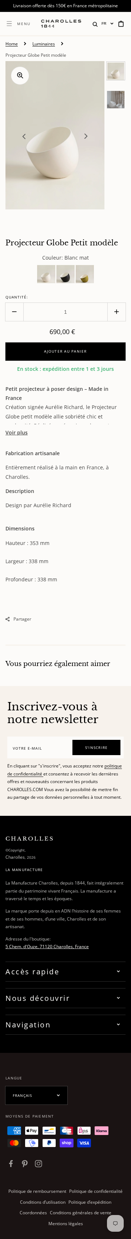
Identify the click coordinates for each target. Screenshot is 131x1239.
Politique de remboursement (37, 1191)
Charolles (15, 857)
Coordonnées (33, 1213)
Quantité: (16, 297)
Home (11, 44)
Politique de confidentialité (96, 1191)
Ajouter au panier (65, 351)
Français (22, 1095)
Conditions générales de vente (80, 1213)
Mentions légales (65, 1223)
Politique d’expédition (89, 1202)
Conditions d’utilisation (43, 1202)
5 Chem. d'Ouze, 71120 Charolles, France (47, 946)
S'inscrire (96, 747)
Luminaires (43, 44)
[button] (95, 24)
